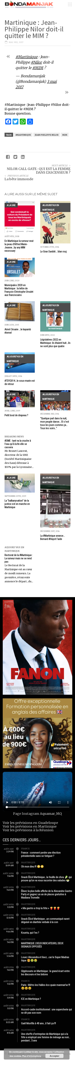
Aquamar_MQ (51, 813)
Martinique (28, 862)
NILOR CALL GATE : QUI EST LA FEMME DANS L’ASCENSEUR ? (38, 171)
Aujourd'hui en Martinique (50, 207)
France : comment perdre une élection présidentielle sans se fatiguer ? (41, 854)
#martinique (23, 135)
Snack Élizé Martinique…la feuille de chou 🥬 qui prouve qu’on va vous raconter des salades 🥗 (46, 878)
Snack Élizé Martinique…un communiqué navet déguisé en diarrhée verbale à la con (45, 920)
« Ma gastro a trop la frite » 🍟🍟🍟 (40, 908)
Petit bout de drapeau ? (16, 415)
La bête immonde (19, 179)
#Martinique (26, 56)
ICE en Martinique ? (31, 998)
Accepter (54, 1056)
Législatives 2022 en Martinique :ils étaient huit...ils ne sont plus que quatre (55, 343)
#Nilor (36, 62)
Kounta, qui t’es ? (30, 932)
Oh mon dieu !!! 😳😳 (32, 866)
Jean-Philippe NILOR (46, 135)
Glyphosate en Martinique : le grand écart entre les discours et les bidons (45, 972)
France (25, 848)
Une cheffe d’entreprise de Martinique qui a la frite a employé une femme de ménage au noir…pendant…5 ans (45, 1037)
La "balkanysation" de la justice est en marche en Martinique (17, 504)
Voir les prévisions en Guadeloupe (30, 823)
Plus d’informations (31, 1056)
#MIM (37, 67)
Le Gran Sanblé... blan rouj (53, 251)
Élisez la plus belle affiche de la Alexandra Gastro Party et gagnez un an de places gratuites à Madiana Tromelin (46, 894)
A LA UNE (11, 205)
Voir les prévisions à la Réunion (28, 830)
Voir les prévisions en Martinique (30, 826)
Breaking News (14, 436)
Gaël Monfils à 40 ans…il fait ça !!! (38, 1023)
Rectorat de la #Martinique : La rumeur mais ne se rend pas (19, 558)
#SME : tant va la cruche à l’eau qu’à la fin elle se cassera (18, 444)
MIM (64, 135)
